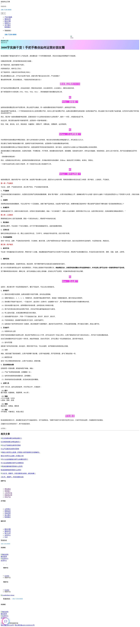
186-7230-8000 (17, 599)
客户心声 (8, 533)
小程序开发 (8, 493)
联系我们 (8, 27)
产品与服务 (8, 17)
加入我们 (8, 515)
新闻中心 (8, 23)
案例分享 (8, 19)
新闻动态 (8, 511)
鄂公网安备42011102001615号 (25, 625)
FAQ (6, 537)
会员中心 (8, 535)
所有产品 (8, 497)
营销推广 (8, 491)
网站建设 (8, 489)
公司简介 (8, 509)
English (7, 576)
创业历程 (8, 513)
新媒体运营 (8, 495)
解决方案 (8, 21)
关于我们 (8, 25)
